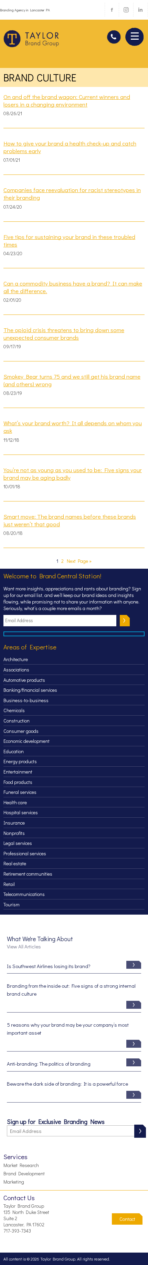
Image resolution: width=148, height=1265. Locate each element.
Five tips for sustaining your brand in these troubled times (69, 240)
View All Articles (24, 946)
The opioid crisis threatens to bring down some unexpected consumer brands (63, 333)
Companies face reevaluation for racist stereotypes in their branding (72, 193)
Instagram (126, 10)
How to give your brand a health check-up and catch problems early (69, 147)
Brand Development (24, 1173)
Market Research (21, 1165)
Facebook (112, 10)
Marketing (13, 1181)
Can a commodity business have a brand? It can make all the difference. (72, 287)
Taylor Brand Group (31, 41)
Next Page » (79, 561)
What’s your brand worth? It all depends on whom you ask (72, 427)
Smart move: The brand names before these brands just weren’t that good (69, 520)
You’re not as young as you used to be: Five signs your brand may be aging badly (72, 473)
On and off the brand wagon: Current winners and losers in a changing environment (66, 100)
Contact (127, 1219)
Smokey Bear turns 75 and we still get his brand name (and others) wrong (71, 380)
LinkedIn (140, 10)
